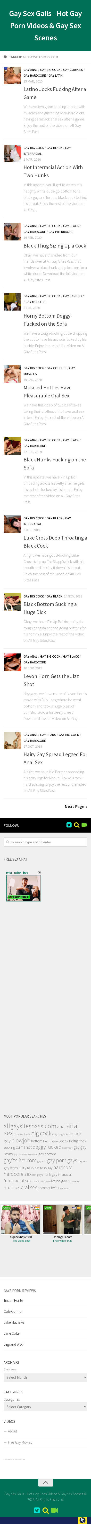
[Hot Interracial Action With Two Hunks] (12, 153)
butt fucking (51, 1141)
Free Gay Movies (20, 1442)
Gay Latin (56, 75)
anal (61, 1126)
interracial (65, 1174)
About (12, 1431)
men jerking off (8, 1459)
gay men (41, 1161)
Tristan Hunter (14, 1300)
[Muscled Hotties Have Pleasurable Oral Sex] (12, 374)
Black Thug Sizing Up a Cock (55, 245)
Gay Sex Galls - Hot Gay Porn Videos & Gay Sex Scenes (45, 26)
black (66, 1134)
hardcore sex (18, 1173)
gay (77, 1147)
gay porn (56, 1160)
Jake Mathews (14, 1322)
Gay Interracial (61, 232)
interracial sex (18, 1180)
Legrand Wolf (14, 1344)
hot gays (37, 1174)
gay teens (11, 1168)
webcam (64, 1188)
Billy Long (57, 1134)
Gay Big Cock (50, 69)
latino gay (59, 1180)
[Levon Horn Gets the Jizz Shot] (12, 662)
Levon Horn (73, 1181)
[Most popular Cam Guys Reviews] (77, 825)
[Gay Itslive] (84, 825)
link (87, 1448)
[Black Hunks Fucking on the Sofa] (12, 446)
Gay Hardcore (35, 75)
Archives (10, 1370)
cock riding (69, 1141)
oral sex (29, 1187)
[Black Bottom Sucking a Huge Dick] (12, 602)
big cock (41, 1133)
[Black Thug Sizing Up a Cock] (12, 231)
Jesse (47, 1181)
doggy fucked (47, 1147)
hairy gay (46, 1168)
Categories (12, 1399)
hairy (22, 1167)
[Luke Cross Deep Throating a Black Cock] (12, 524)
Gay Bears (48, 735)
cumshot (24, 1147)
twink (55, 1187)
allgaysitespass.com (30, 1126)
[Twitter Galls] (69, 825)
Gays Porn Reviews (20, 1290)
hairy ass (33, 1168)
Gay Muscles (35, 302)
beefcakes (25, 1134)
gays (72, 1160)
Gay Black (54, 148)
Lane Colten (12, 1333)
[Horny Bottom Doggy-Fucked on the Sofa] (12, 302)
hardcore (62, 1167)
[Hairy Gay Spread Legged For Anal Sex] (12, 740)
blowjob (20, 1140)
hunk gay (50, 1174)
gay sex (82, 1161)
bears (16, 1134)
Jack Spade (38, 1181)
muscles (12, 1187)
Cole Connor (13, 1311)
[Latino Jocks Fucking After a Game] (12, 75)
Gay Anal (30, 69)
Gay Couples (73, 69)
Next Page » (76, 806)
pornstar (44, 1187)
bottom (36, 1141)
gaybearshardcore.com (26, 1154)
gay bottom (47, 1154)
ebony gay (67, 1147)
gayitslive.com (20, 1160)
